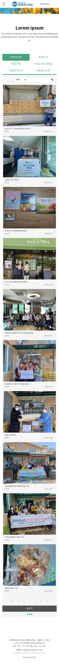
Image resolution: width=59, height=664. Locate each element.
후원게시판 (16, 57)
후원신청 (16, 64)
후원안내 (43, 57)
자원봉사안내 (16, 70)
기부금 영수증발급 (43, 64)
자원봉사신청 (43, 70)
